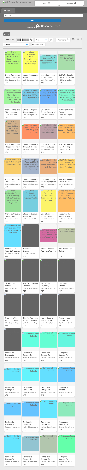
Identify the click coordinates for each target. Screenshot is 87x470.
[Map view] (31, 40)
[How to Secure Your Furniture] (48, 305)
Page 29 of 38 (73, 39)
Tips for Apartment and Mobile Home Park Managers (30, 320)
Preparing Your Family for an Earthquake (65, 320)
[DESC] (51, 40)
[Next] (81, 39)
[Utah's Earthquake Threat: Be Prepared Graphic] (30, 201)
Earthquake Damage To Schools (27, 355)
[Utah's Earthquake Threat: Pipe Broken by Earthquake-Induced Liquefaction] (12, 166)
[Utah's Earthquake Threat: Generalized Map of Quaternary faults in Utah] (30, 62)
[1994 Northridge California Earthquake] (66, 235)
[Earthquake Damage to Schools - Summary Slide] (12, 339)
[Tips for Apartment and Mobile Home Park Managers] (30, 305)
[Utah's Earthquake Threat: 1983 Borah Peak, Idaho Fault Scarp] (66, 62)
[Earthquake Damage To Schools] (30, 339)
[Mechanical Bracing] (30, 235)
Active (6, 34)
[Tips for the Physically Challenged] (48, 270)
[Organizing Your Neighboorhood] (12, 305)
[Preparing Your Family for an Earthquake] (66, 305)
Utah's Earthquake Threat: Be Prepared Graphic (30, 216)
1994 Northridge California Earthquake (65, 251)
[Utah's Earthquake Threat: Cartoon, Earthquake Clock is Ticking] (48, 201)
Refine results (39, 44)
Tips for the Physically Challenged (45, 285)
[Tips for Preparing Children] (30, 270)
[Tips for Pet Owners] (66, 270)
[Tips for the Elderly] (12, 270)
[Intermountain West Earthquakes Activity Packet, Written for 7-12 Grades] (12, 235)
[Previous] (65, 39)
